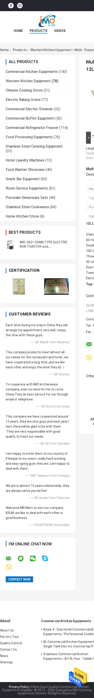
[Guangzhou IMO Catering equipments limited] (47, 20)
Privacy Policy (19, 687)
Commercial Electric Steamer (29, 109)
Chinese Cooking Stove (24, 90)
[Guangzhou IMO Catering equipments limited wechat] (35, 558)
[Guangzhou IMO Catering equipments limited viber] (11, 567)
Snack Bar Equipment (23, 179)
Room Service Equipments (27, 188)
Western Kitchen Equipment (50, 50)
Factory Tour (9, 637)
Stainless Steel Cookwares (27, 207)
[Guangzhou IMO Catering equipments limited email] (11, 558)
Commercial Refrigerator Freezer (32, 128)
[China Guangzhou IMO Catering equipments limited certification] (19, 286)
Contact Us (8, 649)
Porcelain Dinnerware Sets (27, 197)
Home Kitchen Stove (22, 216)
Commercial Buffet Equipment (30, 118)
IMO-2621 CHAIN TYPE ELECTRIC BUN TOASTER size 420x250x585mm (44, 246)
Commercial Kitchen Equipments (32, 71)
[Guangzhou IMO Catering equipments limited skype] (48, 558)
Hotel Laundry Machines (25, 160)
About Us (7, 630)
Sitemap (6, 662)
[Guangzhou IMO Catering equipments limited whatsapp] (23, 558)
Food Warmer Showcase (25, 169)
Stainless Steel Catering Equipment (34, 146)
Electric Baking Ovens (23, 100)
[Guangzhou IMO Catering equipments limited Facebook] (11, 5)
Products (38, 31)
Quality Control (11, 643)
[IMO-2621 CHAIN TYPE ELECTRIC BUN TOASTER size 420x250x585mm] (10, 244)
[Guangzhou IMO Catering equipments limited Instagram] (20, 5)
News (4, 656)
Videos (59, 31)
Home (18, 31)
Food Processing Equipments (29, 137)
